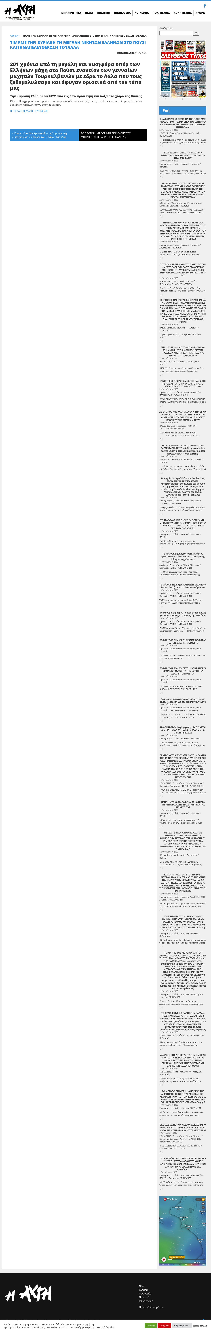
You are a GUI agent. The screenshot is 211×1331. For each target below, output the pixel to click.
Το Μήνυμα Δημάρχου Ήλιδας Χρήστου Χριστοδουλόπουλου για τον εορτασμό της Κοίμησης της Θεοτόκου (183, 556)
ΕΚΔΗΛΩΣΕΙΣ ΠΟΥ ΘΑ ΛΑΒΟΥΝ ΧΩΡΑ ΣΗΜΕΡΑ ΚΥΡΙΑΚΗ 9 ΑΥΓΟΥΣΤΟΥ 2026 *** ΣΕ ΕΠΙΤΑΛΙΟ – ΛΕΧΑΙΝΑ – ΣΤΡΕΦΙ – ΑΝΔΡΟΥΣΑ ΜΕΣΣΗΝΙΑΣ (183, 1127)
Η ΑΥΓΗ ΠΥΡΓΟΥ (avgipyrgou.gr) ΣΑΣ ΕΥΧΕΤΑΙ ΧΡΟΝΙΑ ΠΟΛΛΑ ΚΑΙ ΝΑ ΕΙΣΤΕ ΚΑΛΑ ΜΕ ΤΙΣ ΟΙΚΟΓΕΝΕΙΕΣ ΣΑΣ (183, 730)
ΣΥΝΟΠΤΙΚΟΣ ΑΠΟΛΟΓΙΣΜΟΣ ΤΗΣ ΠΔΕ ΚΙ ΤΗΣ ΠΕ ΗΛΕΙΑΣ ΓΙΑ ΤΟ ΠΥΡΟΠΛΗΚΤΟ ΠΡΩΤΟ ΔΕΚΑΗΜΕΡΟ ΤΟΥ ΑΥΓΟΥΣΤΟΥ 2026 (183, 384)
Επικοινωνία (146, 1301)
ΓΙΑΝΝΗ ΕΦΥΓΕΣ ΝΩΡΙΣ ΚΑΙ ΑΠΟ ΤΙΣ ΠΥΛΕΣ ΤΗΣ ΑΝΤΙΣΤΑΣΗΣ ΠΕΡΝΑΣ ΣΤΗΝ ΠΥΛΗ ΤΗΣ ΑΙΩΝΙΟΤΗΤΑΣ (183, 804)
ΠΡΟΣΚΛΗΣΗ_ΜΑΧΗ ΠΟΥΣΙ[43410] (29, 111)
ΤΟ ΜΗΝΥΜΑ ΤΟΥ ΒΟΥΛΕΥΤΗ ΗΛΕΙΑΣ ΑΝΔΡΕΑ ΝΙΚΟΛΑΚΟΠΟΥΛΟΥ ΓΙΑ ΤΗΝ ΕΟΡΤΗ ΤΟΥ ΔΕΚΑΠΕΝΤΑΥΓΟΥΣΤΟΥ (183, 671)
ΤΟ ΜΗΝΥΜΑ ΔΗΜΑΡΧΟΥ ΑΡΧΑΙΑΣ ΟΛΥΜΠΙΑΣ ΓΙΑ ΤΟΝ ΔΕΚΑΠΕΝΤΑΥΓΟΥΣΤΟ (183, 641)
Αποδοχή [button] (150, 1325)
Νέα (141, 1286)
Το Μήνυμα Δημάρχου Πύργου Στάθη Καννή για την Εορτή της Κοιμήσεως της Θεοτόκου (183, 614)
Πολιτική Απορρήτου (151, 1307)
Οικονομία (145, 1293)
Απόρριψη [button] (164, 1325)
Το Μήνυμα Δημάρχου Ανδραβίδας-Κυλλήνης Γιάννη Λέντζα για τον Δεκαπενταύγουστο (183, 586)
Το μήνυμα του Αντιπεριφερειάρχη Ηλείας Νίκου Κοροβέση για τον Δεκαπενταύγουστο (183, 700)
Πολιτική (144, 1297)
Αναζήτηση (166, 28)
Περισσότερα (200, 1325)
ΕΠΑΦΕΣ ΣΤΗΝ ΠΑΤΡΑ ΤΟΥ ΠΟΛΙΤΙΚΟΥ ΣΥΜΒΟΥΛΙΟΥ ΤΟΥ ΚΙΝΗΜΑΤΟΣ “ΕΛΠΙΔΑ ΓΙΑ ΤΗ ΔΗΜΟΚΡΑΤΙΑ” (183, 155)
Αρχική (14, 35)
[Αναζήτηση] (196, 33)
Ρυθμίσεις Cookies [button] (181, 1325)
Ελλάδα (143, 1290)
